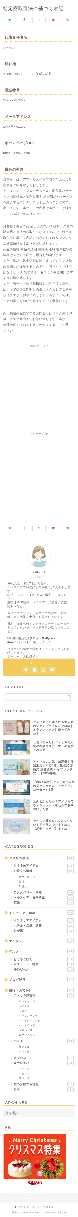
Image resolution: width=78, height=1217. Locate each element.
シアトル (24, 1006)
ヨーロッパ (43, 1062)
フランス (24, 1078)
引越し (23, 886)
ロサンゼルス (27, 1034)
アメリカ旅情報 (43, 995)
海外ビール (43, 969)
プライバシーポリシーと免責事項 (36, 1207)
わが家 (43, 930)
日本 (42, 1089)
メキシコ (42, 1057)
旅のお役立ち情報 (43, 1084)
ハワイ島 (24, 1051)
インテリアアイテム (42, 920)
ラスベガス (25, 1030)
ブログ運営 (40, 979)
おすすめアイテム (43, 865)
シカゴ (23, 1010)
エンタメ (40, 941)
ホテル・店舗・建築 (43, 925)
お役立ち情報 (43, 870)
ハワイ (43, 1040)
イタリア (24, 1073)
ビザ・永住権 (27, 876)
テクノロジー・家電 (43, 892)
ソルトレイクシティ (31, 1020)
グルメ (40, 951)
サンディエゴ (27, 1001)
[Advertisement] (39, 388)
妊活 (21, 881)
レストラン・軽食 (43, 964)
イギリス (24, 1068)
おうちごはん (43, 959)
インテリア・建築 (40, 913)
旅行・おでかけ (40, 990)
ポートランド (27, 1025)
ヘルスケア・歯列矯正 (43, 897)
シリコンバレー (28, 1015)
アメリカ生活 (40, 858)
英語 (43, 902)
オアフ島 (24, 1046)
